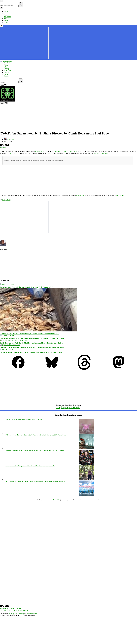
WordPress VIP (32, 613)
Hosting (6, 69)
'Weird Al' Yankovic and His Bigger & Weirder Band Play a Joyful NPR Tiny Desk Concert (35, 450)
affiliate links (55, 500)
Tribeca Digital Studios (70, 151)
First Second (120, 195)
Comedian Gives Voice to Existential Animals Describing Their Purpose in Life (26, 287)
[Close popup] (1, 26)
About (6, 65)
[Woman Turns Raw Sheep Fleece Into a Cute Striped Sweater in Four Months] (86, 479)
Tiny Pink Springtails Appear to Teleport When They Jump (24, 419)
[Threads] (6, 145)
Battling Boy (80, 195)
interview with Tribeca (101, 153)
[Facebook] (1, 145)
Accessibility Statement (7, 610)
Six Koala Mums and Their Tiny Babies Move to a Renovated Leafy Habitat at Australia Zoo (31, 343)
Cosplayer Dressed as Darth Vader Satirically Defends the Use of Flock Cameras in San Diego (32, 338)
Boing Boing (6, 200)
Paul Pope (57, 151)
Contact (6, 76)
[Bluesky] (3, 145)
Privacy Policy (4, 608)
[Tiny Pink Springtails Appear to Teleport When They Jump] (86, 433)
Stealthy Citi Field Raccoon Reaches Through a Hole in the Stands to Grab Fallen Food (29, 334)
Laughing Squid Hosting (68, 407)
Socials (6, 72)
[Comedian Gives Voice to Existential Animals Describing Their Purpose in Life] (7, 284)
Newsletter (7, 70)
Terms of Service (15, 608)
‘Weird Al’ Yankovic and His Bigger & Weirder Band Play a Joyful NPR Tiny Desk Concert (31, 352)
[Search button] (20, 80)
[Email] (8, 145)
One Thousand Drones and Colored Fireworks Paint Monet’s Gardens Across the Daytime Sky (36, 481)
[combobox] (9, 82)
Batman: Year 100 (41, 151)
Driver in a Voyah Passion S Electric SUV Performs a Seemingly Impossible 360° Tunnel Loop (32, 347)
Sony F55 (12, 153)
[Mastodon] (119, 369)
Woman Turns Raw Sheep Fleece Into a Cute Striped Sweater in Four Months (30, 466)
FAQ (5, 67)
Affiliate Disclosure (22, 610)
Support (6, 74)
